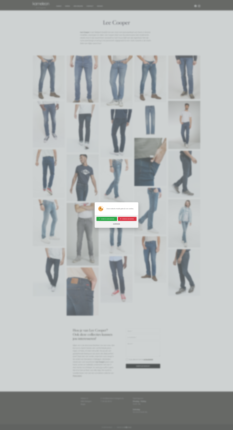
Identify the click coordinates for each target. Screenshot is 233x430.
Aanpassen (116, 224)
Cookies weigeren (128, 219)
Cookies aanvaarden (107, 219)
